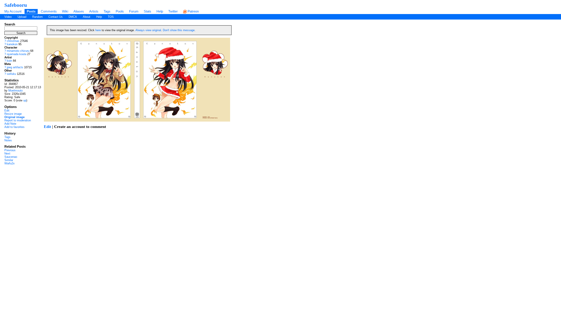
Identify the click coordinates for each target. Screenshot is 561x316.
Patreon (193, 11)
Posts (31, 11)
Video (8, 16)
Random (37, 16)
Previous (10, 150)
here (98, 30)
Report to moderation (17, 120)
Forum (133, 11)
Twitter (173, 11)
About (86, 16)
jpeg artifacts (15, 67)
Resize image (13, 113)
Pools (120, 11)
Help (159, 11)
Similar (8, 160)
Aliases (78, 11)
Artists (93, 11)
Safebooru (15, 5)
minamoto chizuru (18, 50)
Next (7, 153)
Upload (22, 16)
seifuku (11, 73)
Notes (8, 140)
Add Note (10, 123)
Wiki (65, 11)
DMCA (73, 16)
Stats (147, 11)
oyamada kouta (16, 54)
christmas (13, 41)
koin (9, 60)
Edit (6, 110)
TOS (111, 16)
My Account (12, 11)
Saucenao (10, 156)
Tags (107, 11)
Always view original (148, 30)
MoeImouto (15, 90)
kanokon (12, 44)
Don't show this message (179, 30)
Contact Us (55, 16)
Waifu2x (9, 163)
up (24, 100)
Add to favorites (14, 127)
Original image (14, 117)
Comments (49, 11)
